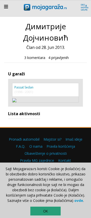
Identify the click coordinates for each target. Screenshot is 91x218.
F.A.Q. (20, 146)
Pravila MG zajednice (37, 160)
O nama (35, 146)
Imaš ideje (73, 139)
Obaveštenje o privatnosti (46, 153)
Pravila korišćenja (61, 146)
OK (45, 211)
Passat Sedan (23, 87)
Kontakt (64, 160)
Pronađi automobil (24, 139)
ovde (78, 200)
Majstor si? (52, 139)
